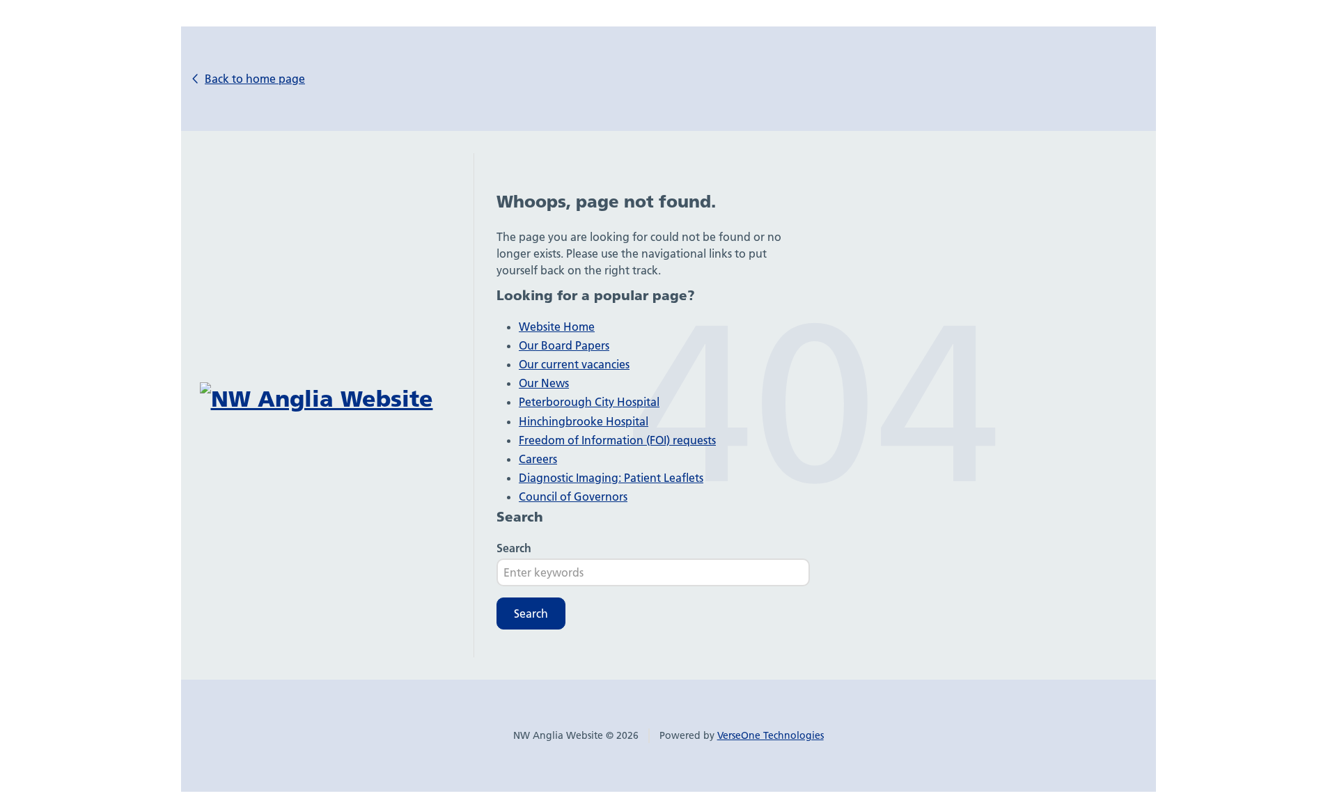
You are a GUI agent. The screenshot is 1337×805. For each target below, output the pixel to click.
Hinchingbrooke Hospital (583, 421)
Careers (538, 459)
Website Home (557, 327)
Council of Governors (573, 496)
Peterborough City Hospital (589, 402)
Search (514, 548)
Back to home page (255, 79)
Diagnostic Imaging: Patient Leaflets (611, 478)
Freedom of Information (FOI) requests (617, 440)
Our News (544, 383)
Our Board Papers (564, 345)
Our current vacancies (574, 364)
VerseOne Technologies (770, 735)
